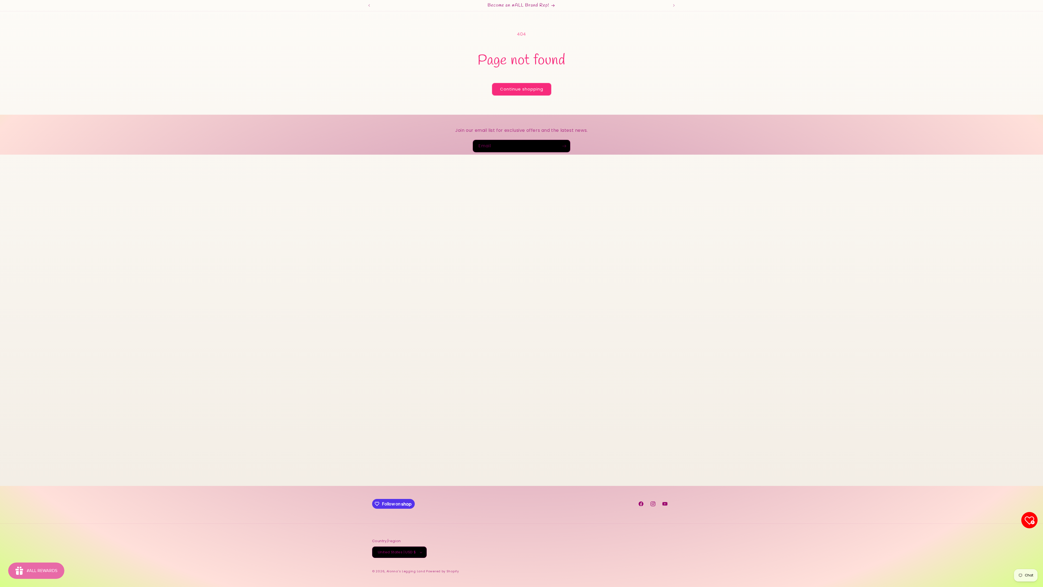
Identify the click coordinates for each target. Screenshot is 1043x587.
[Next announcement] (674, 5)
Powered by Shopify (442, 571)
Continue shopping (521, 89)
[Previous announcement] (369, 5)
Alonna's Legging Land (406, 571)
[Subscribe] (564, 146)
